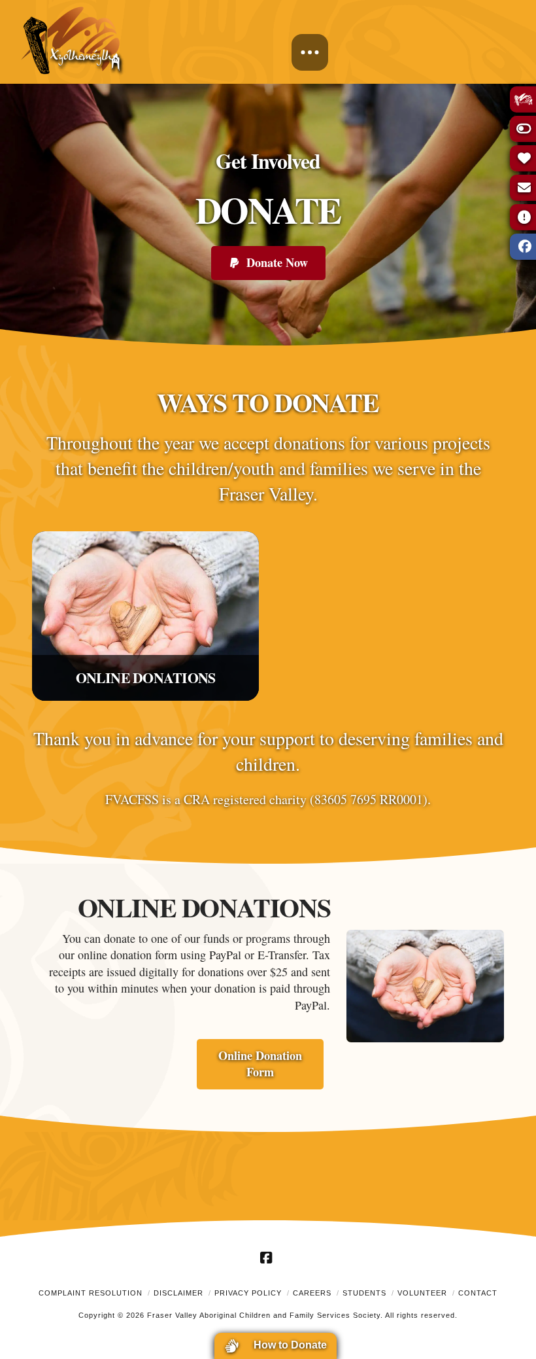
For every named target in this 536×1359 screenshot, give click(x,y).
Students (364, 1293)
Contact (477, 1293)
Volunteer (422, 1293)
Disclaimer (178, 1293)
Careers (312, 1293)
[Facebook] (268, 1257)
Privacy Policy (248, 1293)
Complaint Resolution (90, 1293)
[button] (310, 52)
